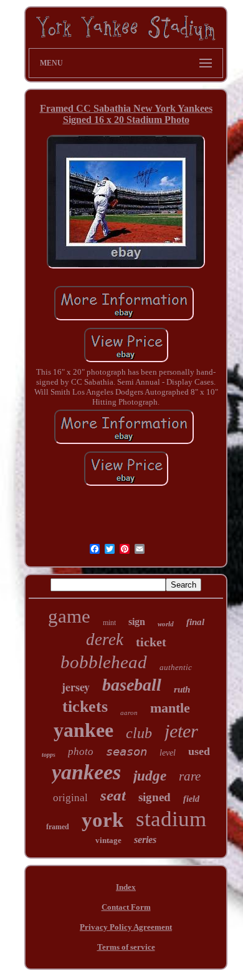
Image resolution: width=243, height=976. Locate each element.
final (195, 622)
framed (57, 826)
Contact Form (126, 907)
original (70, 798)
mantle (170, 708)
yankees (86, 772)
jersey (76, 687)
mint (109, 622)
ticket (151, 642)
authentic (176, 667)
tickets (85, 706)
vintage (108, 840)
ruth (182, 689)
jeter (181, 731)
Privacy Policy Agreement (126, 927)
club (139, 733)
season (126, 751)
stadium (171, 819)
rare (190, 776)
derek (104, 639)
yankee (83, 730)
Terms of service (126, 947)
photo (80, 751)
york (102, 820)
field (191, 799)
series (145, 839)
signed (154, 797)
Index (126, 887)
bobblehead (103, 662)
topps (48, 754)
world (166, 624)
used (199, 751)
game (69, 616)
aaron (129, 712)
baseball (131, 684)
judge (149, 776)
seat (113, 795)
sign (136, 621)
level (168, 752)
